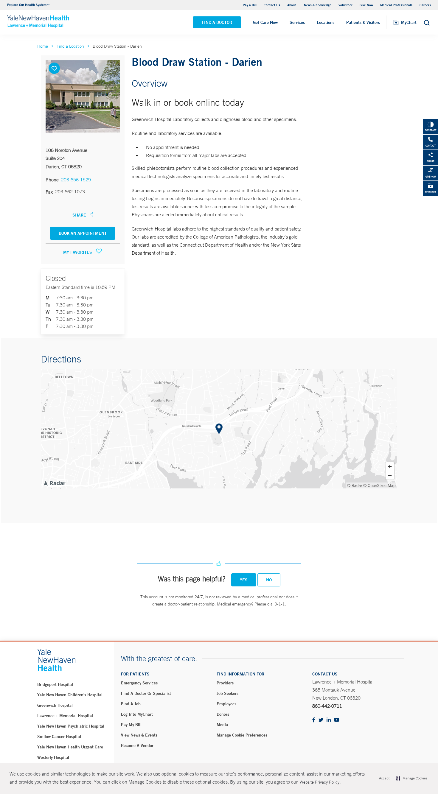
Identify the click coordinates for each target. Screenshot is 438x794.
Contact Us (272, 5)
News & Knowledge (317, 5)
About (292, 5)
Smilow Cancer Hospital (59, 736)
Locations (325, 22)
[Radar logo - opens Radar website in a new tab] (54, 482)
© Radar (354, 485)
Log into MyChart (137, 714)
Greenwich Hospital (55, 705)
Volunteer (345, 5)
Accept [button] (384, 778)
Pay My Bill (131, 724)
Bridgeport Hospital (55, 684)
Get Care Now (265, 22)
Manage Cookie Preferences (242, 735)
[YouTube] (336, 720)
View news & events (139, 735)
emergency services (139, 683)
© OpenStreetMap (379, 485)
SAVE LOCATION (54, 68)
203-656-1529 (76, 180)
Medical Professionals (396, 5)
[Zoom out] (390, 475)
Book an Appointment (83, 233)
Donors (223, 714)
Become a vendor (137, 745)
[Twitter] (321, 720)
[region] (219, 428)
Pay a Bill (250, 5)
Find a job (131, 703)
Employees (226, 703)
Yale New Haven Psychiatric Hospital (70, 726)
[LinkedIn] (329, 720)
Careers (425, 5)
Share (79, 215)
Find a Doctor (217, 22)
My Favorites (78, 252)
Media (222, 724)
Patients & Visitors (363, 22)
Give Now (366, 5)
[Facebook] (313, 720)
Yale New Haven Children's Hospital (69, 695)
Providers (225, 683)
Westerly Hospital (53, 757)
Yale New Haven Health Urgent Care (70, 747)
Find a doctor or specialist (146, 693)
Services (297, 22)
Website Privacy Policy (319, 782)
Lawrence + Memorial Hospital (65, 715)
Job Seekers (227, 693)
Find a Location (70, 46)
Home (42, 46)
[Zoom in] (390, 466)
